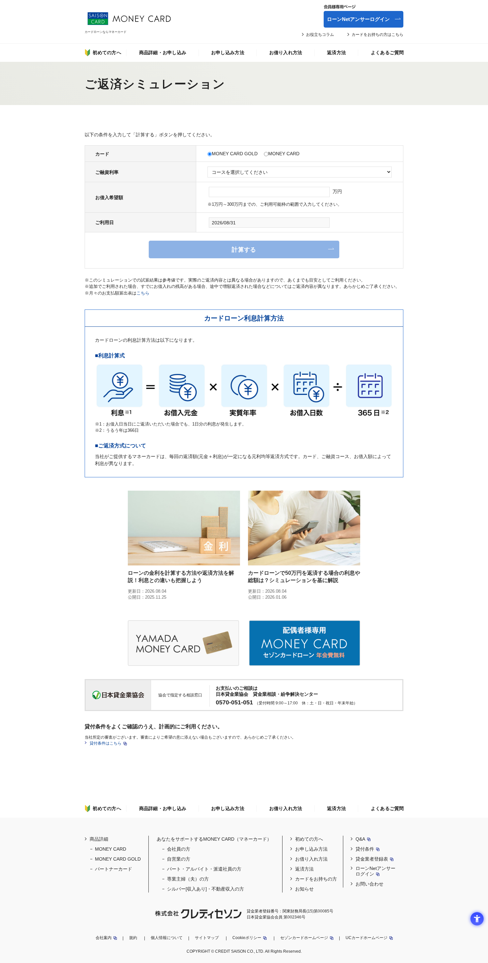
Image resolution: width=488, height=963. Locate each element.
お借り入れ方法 (285, 52)
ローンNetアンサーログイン (358, 19)
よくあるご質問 (387, 52)
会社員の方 (178, 849)
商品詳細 (99, 839)
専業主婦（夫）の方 (188, 879)
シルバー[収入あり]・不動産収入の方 (205, 889)
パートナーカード (113, 869)
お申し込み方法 (227, 52)
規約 (133, 937)
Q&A (360, 839)
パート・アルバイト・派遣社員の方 (204, 869)
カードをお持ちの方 (316, 879)
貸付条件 (365, 849)
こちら (142, 293)
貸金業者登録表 (372, 859)
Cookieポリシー (246, 937)
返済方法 (336, 52)
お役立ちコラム (320, 34)
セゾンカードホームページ (304, 937)
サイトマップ (207, 937)
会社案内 (104, 937)
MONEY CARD (283, 153)
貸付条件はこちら (106, 743)
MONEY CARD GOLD (235, 153)
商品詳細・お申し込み (163, 52)
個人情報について (167, 937)
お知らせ (304, 889)
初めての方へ (107, 52)
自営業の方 (178, 859)
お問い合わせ (369, 884)
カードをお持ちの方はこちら (377, 34)
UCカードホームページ (366, 937)
